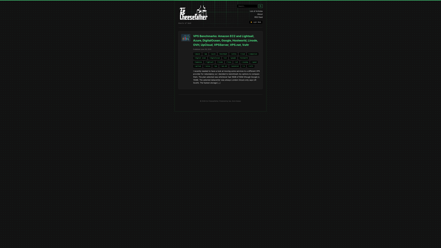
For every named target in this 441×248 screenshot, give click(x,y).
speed (255, 62)
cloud (243, 54)
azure (214, 54)
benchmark (223, 54)
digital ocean (200, 58)
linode (220, 62)
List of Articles (256, 11)
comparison (253, 54)
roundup (245, 62)
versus (208, 66)
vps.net (224, 66)
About (260, 14)
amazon (197, 54)
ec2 (225, 58)
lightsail (210, 62)
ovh (237, 62)
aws (206, 54)
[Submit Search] (260, 6)
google (233, 58)
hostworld (244, 58)
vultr (251, 66)
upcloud (198, 66)
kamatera (198, 62)
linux (229, 62)
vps (216, 66)
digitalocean (215, 58)
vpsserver (235, 66)
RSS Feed (258, 17)
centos (234, 54)
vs (244, 66)
